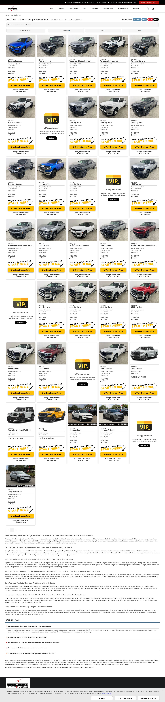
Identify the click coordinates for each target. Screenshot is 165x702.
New (51, 8)
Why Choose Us (123, 8)
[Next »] (20, 530)
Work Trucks (74, 8)
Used (84, 8)
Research (136, 8)
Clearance (61, 8)
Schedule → (51, 138)
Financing (95, 8)
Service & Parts (108, 8)
